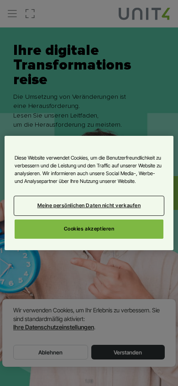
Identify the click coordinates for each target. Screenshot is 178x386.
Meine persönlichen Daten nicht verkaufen (89, 205)
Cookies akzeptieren (89, 228)
